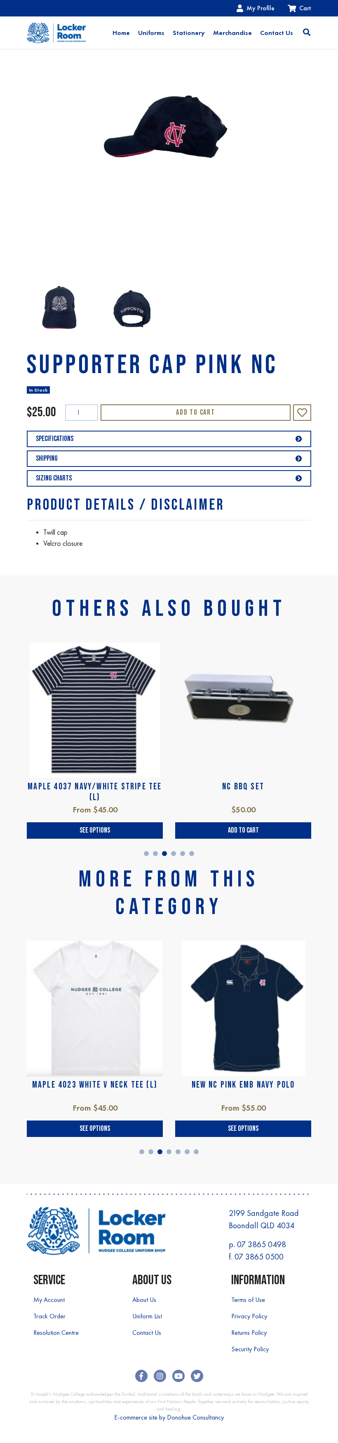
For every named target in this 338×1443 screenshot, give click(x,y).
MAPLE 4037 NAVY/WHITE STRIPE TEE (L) (95, 792)
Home (121, 33)
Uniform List (147, 1316)
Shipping (47, 458)
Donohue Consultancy (195, 1417)
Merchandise (232, 33)
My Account (49, 1300)
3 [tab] (164, 853)
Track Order (49, 1316)
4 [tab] (173, 853)
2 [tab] (155, 853)
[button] (302, 412)
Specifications (54, 438)
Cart (305, 8)
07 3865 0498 (261, 1244)
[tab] (125, 505)
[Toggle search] (306, 33)
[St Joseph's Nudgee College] (56, 33)
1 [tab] (146, 853)
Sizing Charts (54, 478)
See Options (95, 830)
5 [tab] (182, 853)
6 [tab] (191, 853)
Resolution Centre (56, 1332)
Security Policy (250, 1349)
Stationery (189, 33)
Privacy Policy (249, 1316)
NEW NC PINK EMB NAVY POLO (243, 1084)
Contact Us (276, 33)
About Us (144, 1300)
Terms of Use (248, 1300)
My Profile (260, 8)
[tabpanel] (95, 741)
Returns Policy (249, 1332)
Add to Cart (195, 412)
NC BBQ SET (243, 786)
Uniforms (151, 33)
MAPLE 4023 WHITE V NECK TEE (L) (94, 1084)
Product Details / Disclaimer (125, 505)
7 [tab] (196, 1151)
